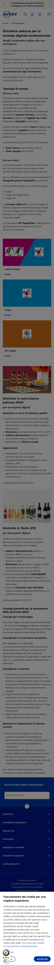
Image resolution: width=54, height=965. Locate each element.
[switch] (6, 961)
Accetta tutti (42, 959)
